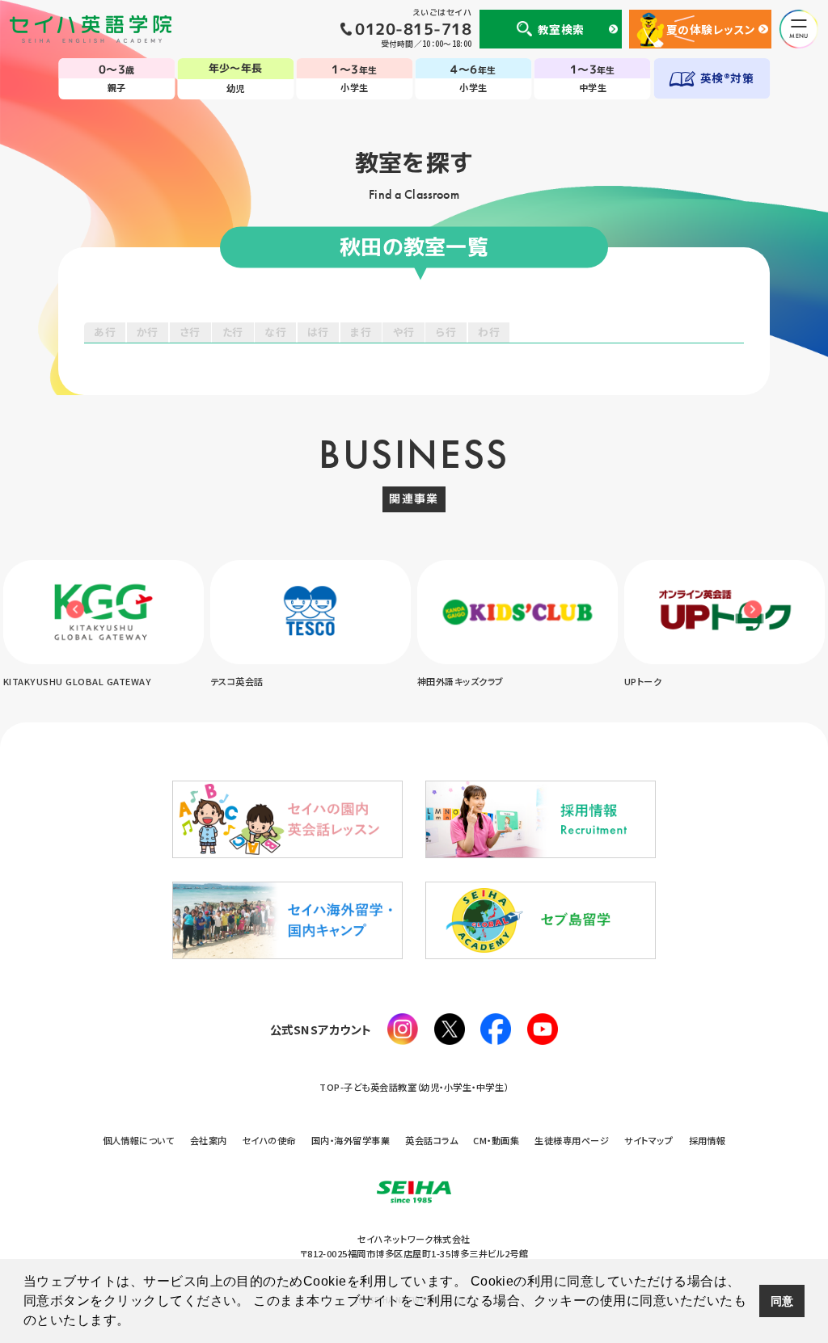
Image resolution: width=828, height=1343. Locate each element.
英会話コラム (431, 1140)
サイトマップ (648, 1140)
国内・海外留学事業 (350, 1140)
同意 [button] (782, 1301)
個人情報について (139, 1140)
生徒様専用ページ (571, 1140)
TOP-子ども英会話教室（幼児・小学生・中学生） (414, 1086)
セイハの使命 (269, 1140)
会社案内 (208, 1140)
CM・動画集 (496, 1140)
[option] (113, 625)
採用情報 (707, 1140)
